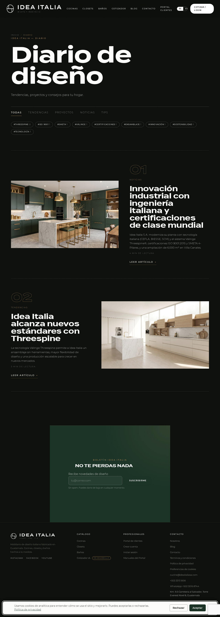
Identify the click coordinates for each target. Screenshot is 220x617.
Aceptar (197, 607)
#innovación (157, 124)
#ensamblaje (132, 124)
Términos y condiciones (183, 558)
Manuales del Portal (134, 558)
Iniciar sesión (130, 552)
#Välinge (81, 124)
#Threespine (22, 124)
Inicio (15, 35)
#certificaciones (106, 124)
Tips (104, 112)
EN (186, 9)
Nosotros (175, 540)
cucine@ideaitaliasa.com (183, 574)
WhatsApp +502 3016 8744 (184, 586)
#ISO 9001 (44, 124)
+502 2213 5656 (178, 580)
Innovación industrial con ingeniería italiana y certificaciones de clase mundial (167, 207)
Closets (87, 8)
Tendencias (38, 112)
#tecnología (22, 132)
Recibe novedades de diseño (88, 474)
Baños (102, 8)
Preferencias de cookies (183, 569)
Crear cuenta (130, 546)
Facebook (32, 558)
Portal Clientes (166, 8)
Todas (16, 112)
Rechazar (178, 607)
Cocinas (72, 8)
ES (180, 9)
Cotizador (119, 8)
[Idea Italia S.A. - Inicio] (34, 8)
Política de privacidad (182, 563)
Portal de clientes (132, 540)
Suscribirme (138, 480)
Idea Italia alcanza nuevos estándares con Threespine (45, 327)
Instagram (16, 558)
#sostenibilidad (183, 124)
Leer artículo (143, 261)
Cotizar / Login (200, 8)
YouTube (47, 558)
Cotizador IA (93, 558)
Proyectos (64, 112)
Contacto (148, 8)
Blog (134, 8)
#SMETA (62, 124)
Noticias (87, 112)
